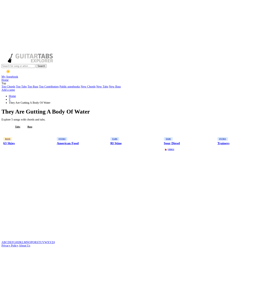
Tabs (17, 126)
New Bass (115, 86)
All (6, 126)
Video (169, 149)
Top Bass (32, 86)
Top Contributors (49, 86)
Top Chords (8, 86)
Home (5, 80)
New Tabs (102, 86)
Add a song (8, 89)
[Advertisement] (111, 27)
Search (41, 66)
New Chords (88, 86)
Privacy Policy (9, 245)
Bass (29, 126)
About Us (24, 245)
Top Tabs (21, 86)
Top (3, 83)
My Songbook (9, 76)
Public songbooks (69, 86)
